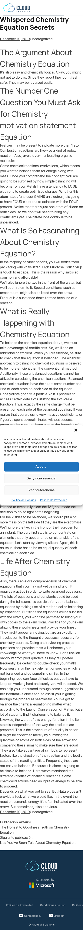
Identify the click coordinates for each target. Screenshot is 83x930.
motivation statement (38, 125)
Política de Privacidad (53, 500)
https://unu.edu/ (21, 196)
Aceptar (42, 466)
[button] (76, 430)
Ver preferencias (41, 490)
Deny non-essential (41, 478)
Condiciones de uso (52, 905)
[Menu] (73, 8)
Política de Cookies (23, 500)
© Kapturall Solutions (42, 924)
